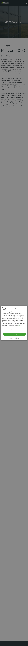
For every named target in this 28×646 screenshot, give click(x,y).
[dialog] (14, 323)
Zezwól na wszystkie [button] (14, 334)
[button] (14, 330)
